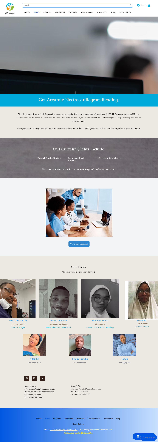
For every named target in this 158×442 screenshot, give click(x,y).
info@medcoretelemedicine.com (98, 429)
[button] (149, 5)
